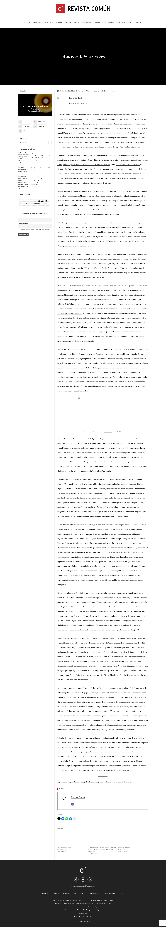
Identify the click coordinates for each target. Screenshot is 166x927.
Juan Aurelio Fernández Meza (29, 207)
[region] (35, 105)
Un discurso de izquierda (64, 847)
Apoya (122, 893)
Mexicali (33, 199)
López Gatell (35, 201)
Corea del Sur (44, 203)
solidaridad (24, 205)
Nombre (20, 217)
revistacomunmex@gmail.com (83, 886)
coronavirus (36, 203)
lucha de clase (29, 199)
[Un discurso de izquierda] (71, 838)
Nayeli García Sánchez (29, 201)
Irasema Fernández (34, 205)
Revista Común (78, 797)
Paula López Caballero (35, 111)
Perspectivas (35, 109)
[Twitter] (83, 879)
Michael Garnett (108, 432)
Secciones (45, 893)
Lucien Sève (28, 205)
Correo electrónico (23, 223)
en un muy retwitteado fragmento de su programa (106, 133)
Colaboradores (93, 893)
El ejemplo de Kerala (124, 847)
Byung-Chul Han (22, 199)
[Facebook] (76, 879)
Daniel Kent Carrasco (107, 91)
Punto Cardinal (92, 91)
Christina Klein (87, 525)
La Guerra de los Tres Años (40, 199)
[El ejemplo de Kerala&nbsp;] (132, 838)
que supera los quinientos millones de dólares (104, 661)
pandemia (23, 201)
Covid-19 (42, 201)
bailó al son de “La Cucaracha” (128, 164)
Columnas (81, 91)
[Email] (72, 804)
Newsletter (110, 893)
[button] (35, 105)
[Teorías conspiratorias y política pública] (24, 170)
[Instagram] (90, 879)
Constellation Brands (41, 205)
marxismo (27, 203)
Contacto (78, 893)
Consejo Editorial (62, 893)
